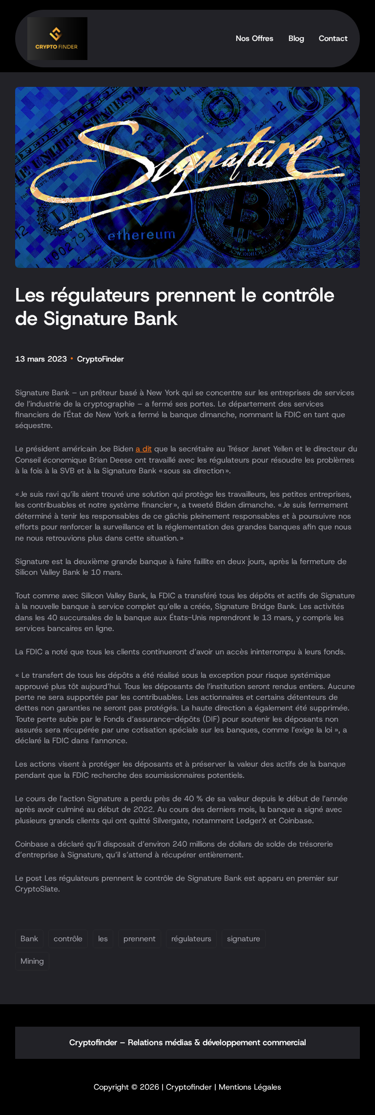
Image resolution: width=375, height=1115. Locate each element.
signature (243, 938)
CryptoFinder (100, 359)
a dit (144, 449)
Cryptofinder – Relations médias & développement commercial (187, 1042)
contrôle (68, 938)
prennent (140, 938)
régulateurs (191, 938)
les (103, 938)
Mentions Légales (250, 1087)
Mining (32, 961)
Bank (29, 938)
